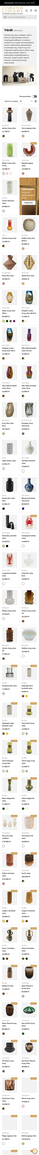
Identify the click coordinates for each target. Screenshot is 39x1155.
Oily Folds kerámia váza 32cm (29, 387)
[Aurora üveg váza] (9, 225)
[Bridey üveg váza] (9, 597)
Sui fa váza (26, 873)
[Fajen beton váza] (9, 447)
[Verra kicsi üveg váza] (29, 710)
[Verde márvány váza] (9, 187)
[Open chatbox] (34, 1151)
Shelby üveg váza (29, 648)
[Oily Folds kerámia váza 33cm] (9, 372)
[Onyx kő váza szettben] (9, 822)
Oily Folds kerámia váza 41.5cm (29, 349)
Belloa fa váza (7, 986)
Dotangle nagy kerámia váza (8, 724)
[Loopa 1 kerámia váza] (9, 897)
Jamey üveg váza (9, 128)
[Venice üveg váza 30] (9, 635)
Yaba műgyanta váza (28, 799)
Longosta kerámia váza (9, 574)
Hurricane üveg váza (8, 1099)
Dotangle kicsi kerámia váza (27, 687)
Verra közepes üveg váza (7, 762)
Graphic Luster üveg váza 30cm (8, 349)
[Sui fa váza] (29, 860)
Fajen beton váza (9, 461)
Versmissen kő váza (27, 837)
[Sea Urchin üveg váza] (29, 1010)
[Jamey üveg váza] (9, 115)
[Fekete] (7, 546)
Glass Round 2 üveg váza (27, 987)
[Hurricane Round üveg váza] (29, 1047)
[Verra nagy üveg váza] (29, 747)
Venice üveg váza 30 (9, 649)
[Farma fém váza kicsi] (9, 485)
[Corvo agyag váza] (29, 115)
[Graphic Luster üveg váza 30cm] (9, 335)
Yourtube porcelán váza (9, 537)
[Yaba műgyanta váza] (29, 785)
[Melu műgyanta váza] (9, 785)
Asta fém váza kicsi (27, 574)
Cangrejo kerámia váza (29, 537)
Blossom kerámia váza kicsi (28, 499)
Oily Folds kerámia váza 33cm (9, 387)
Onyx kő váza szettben (7, 837)
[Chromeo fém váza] (9, 672)
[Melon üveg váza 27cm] (9, 150)
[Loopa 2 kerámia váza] (29, 897)
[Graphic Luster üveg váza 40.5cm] (29, 297)
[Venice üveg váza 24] (29, 597)
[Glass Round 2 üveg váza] (29, 972)
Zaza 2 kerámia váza (28, 949)
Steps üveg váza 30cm (8, 312)
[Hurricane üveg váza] (9, 1085)
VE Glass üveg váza (8, 1062)
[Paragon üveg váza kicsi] (29, 410)
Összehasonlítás (25, 96)
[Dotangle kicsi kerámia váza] (29, 672)
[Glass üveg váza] (29, 1085)
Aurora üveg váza (9, 238)
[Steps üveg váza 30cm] (9, 297)
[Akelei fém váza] (29, 262)
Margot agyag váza (27, 164)
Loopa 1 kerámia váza (8, 912)
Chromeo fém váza (9, 686)
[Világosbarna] (26, 733)
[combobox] (19, 17)
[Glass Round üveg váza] (9, 1010)
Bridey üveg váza (9, 611)
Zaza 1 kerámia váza (8, 949)
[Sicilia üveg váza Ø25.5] (29, 225)
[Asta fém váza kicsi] (29, 560)
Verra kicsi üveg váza (28, 724)
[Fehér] (26, 248)
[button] (31, 10)
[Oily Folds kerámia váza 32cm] (29, 372)
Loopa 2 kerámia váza (28, 912)
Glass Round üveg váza (9, 1024)
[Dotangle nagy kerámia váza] (9, 710)
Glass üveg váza (28, 1098)
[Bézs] (7, 808)
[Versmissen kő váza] (29, 822)
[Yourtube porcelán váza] (9, 522)
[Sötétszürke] (10, 321)
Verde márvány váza (8, 202)
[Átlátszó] (10, 173)
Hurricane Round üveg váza (28, 1062)
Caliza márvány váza (8, 874)
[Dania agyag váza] (29, 1122)
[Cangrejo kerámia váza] (29, 522)
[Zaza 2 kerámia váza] (29, 935)
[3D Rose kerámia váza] (29, 447)
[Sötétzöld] (7, 321)
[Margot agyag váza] (29, 150)
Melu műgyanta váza (8, 799)
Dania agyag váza (29, 1136)
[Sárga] (26, 696)
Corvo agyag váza (29, 128)
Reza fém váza (8, 276)
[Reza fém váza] (9, 262)
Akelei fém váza (28, 276)
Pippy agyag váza (9, 1136)
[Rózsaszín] (7, 173)
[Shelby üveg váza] (29, 635)
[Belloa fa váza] (9, 972)
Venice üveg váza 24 (29, 612)
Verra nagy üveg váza (28, 762)
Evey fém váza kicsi (8, 424)
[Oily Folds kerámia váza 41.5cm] (29, 335)
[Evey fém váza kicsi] (9, 410)
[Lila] (14, 321)
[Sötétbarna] (7, 921)
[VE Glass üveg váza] (9, 1047)
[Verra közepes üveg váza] (9, 747)
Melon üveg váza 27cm (8, 164)
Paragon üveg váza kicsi (27, 424)
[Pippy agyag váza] (9, 1122)
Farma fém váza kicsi (8, 499)
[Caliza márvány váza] (9, 860)
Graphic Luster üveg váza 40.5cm (29, 312)
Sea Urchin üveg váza (28, 1024)
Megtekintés (28, 203)
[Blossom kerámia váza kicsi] (29, 485)
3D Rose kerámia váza (28, 462)
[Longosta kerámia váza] (9, 560)
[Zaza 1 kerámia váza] (9, 935)
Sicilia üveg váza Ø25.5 (28, 239)
